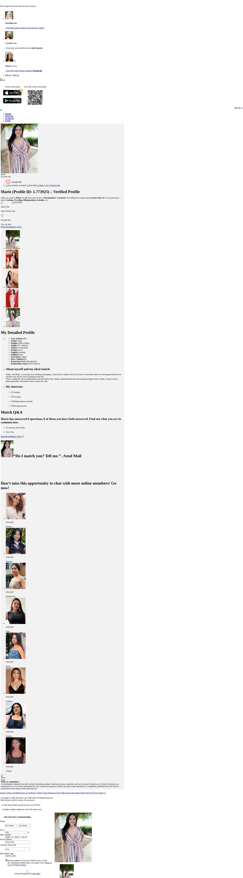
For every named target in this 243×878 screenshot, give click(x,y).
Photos (3, 227)
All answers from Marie (15, 428)
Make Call (43, 185)
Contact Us (101, 793)
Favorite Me (16, 182)
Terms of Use (25, 793)
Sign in (8, 75)
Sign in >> (239, 108)
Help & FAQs (91, 793)
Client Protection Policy (52, 793)
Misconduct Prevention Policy (74, 793)
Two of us (10, 432)
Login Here (35, 874)
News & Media (14, 793)
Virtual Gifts (55, 185)
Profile (9, 227)
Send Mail (33, 185)
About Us (4, 793)
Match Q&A (17, 227)
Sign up (16, 75)
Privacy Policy (37, 793)
